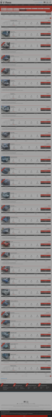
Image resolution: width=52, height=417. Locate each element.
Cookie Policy (31, 413)
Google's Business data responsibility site (23, 414)
